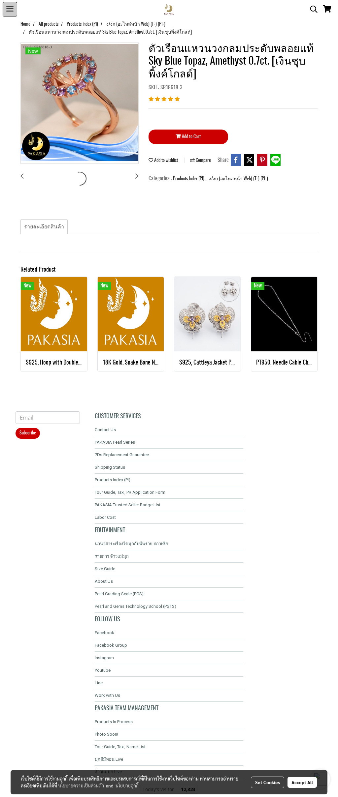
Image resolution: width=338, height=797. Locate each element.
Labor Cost (105, 517)
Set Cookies (267, 782)
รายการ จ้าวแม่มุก (112, 556)
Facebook (104, 632)
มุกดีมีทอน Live (109, 759)
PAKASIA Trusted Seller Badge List (127, 504)
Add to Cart (191, 136)
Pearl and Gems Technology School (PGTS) (135, 606)
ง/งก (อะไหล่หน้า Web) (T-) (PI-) (238, 179)
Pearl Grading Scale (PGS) (119, 593)
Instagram (104, 657)
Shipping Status (110, 467)
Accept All (302, 782)
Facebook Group (111, 645)
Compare (203, 160)
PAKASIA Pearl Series (115, 442)
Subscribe (27, 433)
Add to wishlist (165, 160)
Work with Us (107, 695)
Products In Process (114, 721)
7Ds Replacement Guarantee (122, 454)
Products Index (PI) (189, 179)
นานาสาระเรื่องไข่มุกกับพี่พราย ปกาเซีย (131, 543)
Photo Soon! (106, 734)
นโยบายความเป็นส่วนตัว (81, 785)
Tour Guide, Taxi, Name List (120, 746)
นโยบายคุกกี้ (127, 785)
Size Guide (105, 568)
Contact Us (105, 429)
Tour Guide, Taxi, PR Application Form (130, 492)
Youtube (103, 670)
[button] (311, 9)
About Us (104, 581)
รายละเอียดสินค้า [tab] (44, 226)
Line (99, 682)
